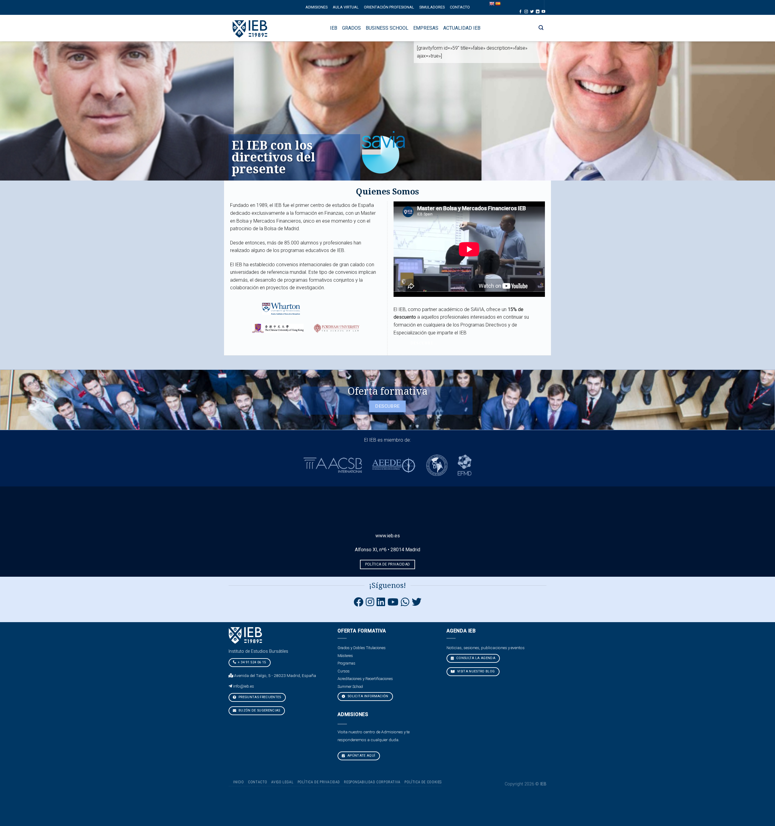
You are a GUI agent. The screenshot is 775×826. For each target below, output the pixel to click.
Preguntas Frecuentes (259, 697)
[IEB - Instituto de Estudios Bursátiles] (250, 28)
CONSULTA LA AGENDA (475, 658)
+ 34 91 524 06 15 (252, 662)
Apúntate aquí (360, 756)
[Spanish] (497, 3)
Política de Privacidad (319, 782)
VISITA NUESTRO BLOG (475, 671)
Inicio (238, 782)
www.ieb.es (387, 536)
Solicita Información (367, 696)
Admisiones (316, 7)
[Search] (541, 28)
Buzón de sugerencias (259, 710)
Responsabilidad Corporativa (372, 782)
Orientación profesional (389, 7)
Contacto (460, 7)
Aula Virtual (346, 7)
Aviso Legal (282, 782)
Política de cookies (423, 782)
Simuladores (432, 7)
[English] (491, 3)
